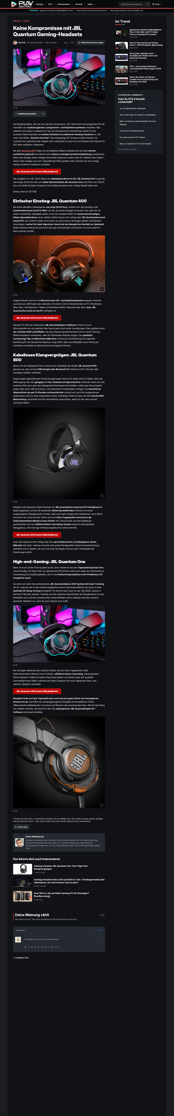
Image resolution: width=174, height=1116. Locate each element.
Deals (90, 4)
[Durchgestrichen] (35, 947)
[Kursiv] (28, 947)
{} (55, 947)
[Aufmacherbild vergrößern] (59, 77)
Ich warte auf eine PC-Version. (133, 137)
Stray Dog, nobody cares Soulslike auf (127, 10)
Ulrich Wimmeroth (35, 836)
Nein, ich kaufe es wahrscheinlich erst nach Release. (138, 122)
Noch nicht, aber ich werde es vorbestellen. (138, 115)
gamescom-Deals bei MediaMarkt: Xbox (56, 10)
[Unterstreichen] (31, 947)
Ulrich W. (22, 43)
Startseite (16, 21)
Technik (78, 4)
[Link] (51, 947)
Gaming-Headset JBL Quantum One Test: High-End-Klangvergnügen (61, 867)
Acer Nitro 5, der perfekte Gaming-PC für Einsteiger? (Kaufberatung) (61, 894)
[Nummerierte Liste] (38, 947)
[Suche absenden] (147, 4)
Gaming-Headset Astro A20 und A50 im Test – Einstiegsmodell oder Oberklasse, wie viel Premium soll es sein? (69, 881)
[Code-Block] (48, 947)
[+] (58, 947)
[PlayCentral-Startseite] (22, 4)
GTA (50, 4)
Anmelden (99, 930)
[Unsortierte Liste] (41, 947)
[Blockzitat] (45, 947)
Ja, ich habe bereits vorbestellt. (133, 108)
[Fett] (25, 947)
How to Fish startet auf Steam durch (92, 10)
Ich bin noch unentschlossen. (132, 131)
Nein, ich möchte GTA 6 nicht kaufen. (136, 144)
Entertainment (63, 4)
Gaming (39, 4)
